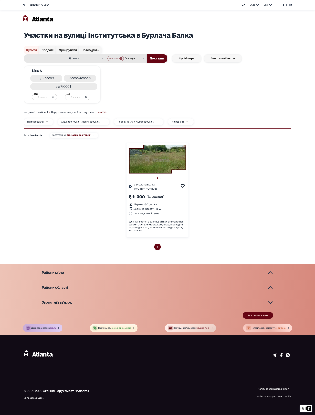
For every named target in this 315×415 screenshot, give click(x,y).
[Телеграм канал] (283, 5)
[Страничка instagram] (288, 356)
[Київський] (187, 121)
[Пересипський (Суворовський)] (157, 121)
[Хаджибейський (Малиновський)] (103, 121)
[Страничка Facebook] (287, 5)
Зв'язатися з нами (258, 315)
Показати (157, 58)
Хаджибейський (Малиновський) (80, 121)
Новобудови (90, 50)
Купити (31, 50)
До (68, 94)
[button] (115, 58)
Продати (48, 50)
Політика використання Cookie (273, 396)
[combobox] (42, 59)
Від (36, 94)
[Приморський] (47, 121)
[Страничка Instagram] (290, 5)
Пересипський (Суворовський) (135, 121)
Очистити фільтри (223, 58)
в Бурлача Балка (144, 184)
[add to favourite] (243, 5)
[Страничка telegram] (274, 356)
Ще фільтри (186, 58)
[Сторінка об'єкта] (130, 187)
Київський (178, 121)
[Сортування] (93, 135)
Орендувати (68, 50)
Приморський (35, 121)
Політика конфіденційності (273, 389)
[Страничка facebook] (281, 356)
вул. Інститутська (145, 188)
